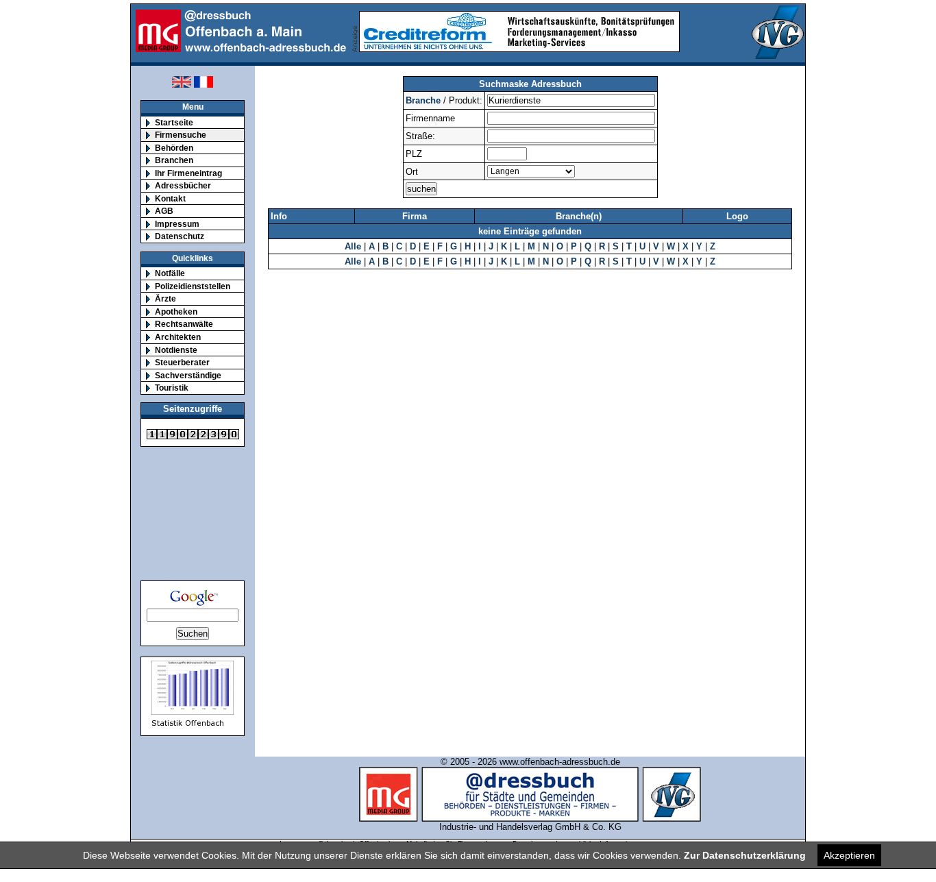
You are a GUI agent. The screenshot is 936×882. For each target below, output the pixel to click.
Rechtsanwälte (184, 323)
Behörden (174, 147)
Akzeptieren (849, 855)
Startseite (174, 122)
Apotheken (176, 311)
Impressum (177, 223)
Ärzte (165, 298)
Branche (423, 100)
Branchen (174, 160)
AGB (164, 210)
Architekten (178, 336)
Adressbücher (183, 185)
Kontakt (170, 198)
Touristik (171, 387)
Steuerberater (182, 362)
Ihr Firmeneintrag (188, 173)
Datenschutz (179, 236)
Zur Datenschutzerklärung (745, 855)
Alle (353, 246)
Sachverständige (188, 375)
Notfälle (170, 273)
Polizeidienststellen (192, 286)
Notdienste (176, 349)
